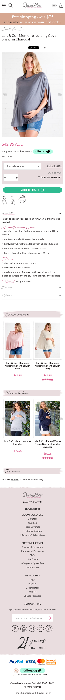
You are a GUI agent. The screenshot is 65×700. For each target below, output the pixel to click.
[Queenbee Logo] (32, 495)
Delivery (7, 288)
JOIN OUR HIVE (32, 603)
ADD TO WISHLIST (51, 177)
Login (32, 579)
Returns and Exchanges (32, 551)
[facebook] (15, 628)
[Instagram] (32, 628)
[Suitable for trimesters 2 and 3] (12, 200)
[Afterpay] (32, 670)
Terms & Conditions (24, 693)
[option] (32, 94)
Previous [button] (5, 94)
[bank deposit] (51, 662)
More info (7, 156)
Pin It (45, 47)
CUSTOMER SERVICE (32, 543)
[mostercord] (41, 662)
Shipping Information (32, 547)
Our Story (32, 518)
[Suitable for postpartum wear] (22, 200)
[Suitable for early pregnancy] (4, 200)
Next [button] (60, 94)
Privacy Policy (44, 693)
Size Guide (33, 559)
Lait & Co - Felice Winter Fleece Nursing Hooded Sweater (47, 444)
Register (32, 583)
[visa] (30, 662)
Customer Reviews (33, 531)
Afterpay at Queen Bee (32, 563)
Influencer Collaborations (32, 535)
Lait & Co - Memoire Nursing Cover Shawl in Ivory (47, 366)
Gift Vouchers (32, 567)
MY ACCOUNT (32, 575)
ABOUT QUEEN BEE (32, 514)
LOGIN (14, 479)
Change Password (32, 596)
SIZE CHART (54, 166)
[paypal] (16, 662)
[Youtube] (23, 628)
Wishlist (32, 591)
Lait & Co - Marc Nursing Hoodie (17, 442)
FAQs (32, 555)
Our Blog (32, 523)
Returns (7, 296)
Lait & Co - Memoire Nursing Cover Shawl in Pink (17, 366)
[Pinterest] (49, 628)
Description (9, 213)
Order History (32, 587)
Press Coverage (32, 526)
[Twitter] (40, 628)
